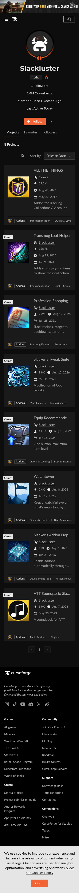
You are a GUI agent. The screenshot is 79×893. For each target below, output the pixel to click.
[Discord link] (30, 704)
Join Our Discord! (53, 727)
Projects (13, 132)
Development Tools (40, 578)
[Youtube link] (22, 704)
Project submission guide (20, 799)
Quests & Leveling (65, 220)
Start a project (13, 792)
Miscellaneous (38, 403)
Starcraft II (11, 755)
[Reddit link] (46, 704)
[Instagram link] (6, 704)
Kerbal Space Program (18, 762)
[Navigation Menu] (6, 19)
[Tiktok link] (14, 704)
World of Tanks (14, 775)
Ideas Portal (49, 734)
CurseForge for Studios (57, 823)
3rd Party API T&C (16, 825)
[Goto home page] (15, 19)
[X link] (38, 704)
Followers (50, 132)
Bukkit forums (51, 762)
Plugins (55, 637)
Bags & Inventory (63, 461)
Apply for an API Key (17, 818)
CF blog (47, 741)
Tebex (46, 830)
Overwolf (48, 816)
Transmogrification (40, 220)
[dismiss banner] (72, 5)
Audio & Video (58, 403)
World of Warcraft (16, 741)
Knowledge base (52, 786)
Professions (61, 344)
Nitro (45, 837)
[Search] (23, 156)
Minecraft (10, 734)
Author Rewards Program (14, 809)
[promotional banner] (39, 6)
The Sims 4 (11, 748)
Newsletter (49, 748)
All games (10, 727)
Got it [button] (39, 883)
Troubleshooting (52, 792)
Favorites (30, 132)
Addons (20, 220)
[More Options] (51, 121)
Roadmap (48, 755)
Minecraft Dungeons (17, 769)
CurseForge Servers (54, 769)
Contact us (49, 799)
